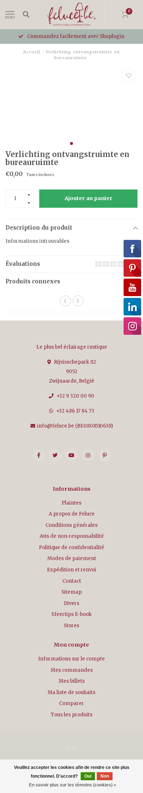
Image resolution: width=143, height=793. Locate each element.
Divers (71, 603)
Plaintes (71, 503)
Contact (71, 581)
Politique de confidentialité (71, 547)
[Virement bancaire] (71, 747)
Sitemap (71, 592)
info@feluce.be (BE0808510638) (75, 426)
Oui (87, 776)
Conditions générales (71, 525)
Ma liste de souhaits (71, 692)
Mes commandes (72, 670)
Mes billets (72, 681)
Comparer (71, 703)
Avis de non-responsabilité (72, 536)
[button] (71, 143)
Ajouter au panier (89, 198)
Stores (71, 625)
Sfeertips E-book (71, 614)
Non (104, 776)
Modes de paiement (71, 558)
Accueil (31, 51)
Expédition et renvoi (71, 570)
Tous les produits (71, 715)
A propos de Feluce (72, 514)
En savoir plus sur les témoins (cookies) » (72, 785)
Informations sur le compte (71, 659)
